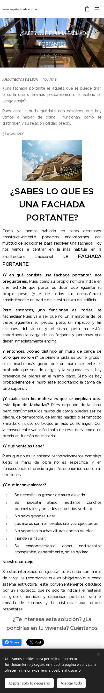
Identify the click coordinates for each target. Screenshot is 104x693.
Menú (97, 9)
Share (14, 642)
